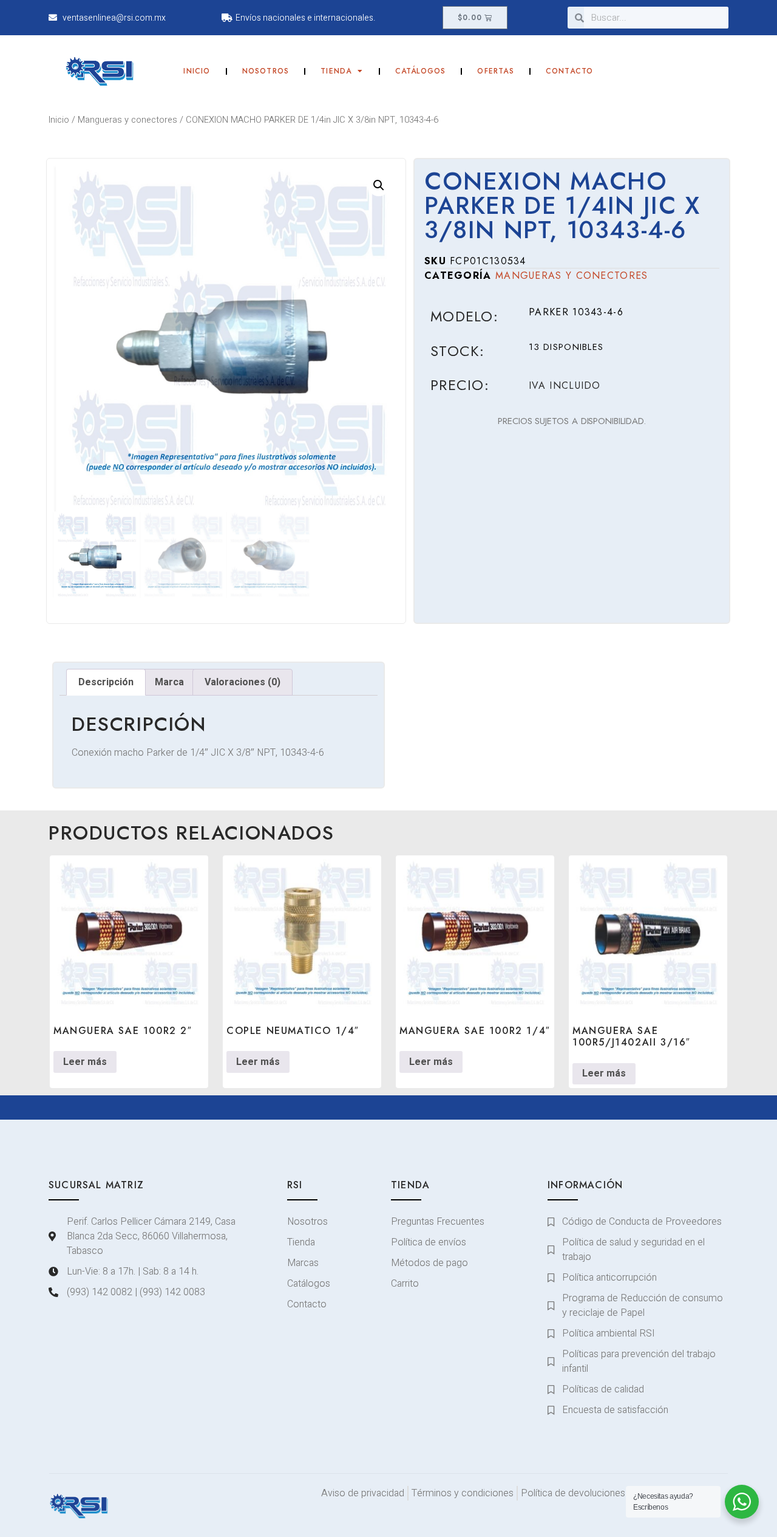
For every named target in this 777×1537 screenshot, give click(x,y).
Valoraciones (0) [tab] (242, 682)
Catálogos (420, 71)
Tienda (336, 71)
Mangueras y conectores (127, 120)
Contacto (570, 71)
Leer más (85, 1062)
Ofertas (495, 71)
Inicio (196, 71)
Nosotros (266, 71)
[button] (379, 185)
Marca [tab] (169, 682)
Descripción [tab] (106, 682)
